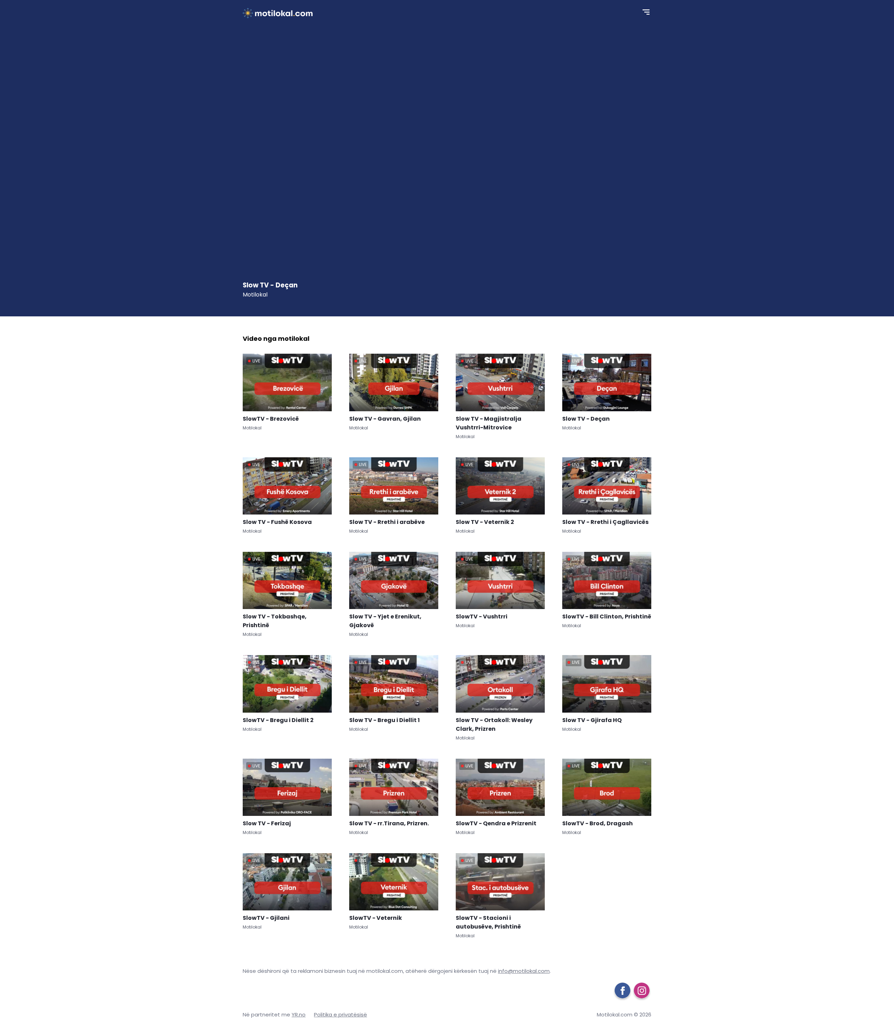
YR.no (299, 1014)
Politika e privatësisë (340, 1014)
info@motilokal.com (524, 971)
